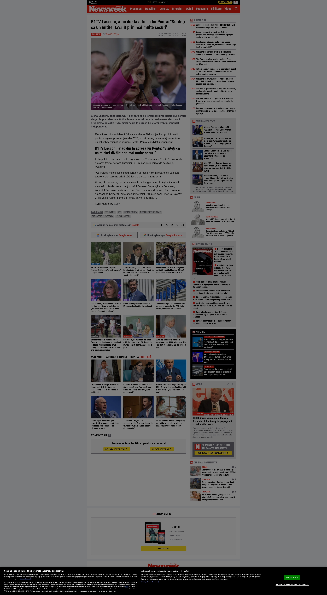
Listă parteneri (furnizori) (150, 582)
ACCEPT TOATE (292, 578)
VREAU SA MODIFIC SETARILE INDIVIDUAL (292, 585)
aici (126, 587)
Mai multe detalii (25, 579)
